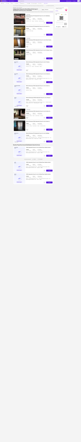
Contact (49, 22)
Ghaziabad (16, 5)
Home (14, 5)
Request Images (19, 81)
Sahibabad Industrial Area (22, 5)
